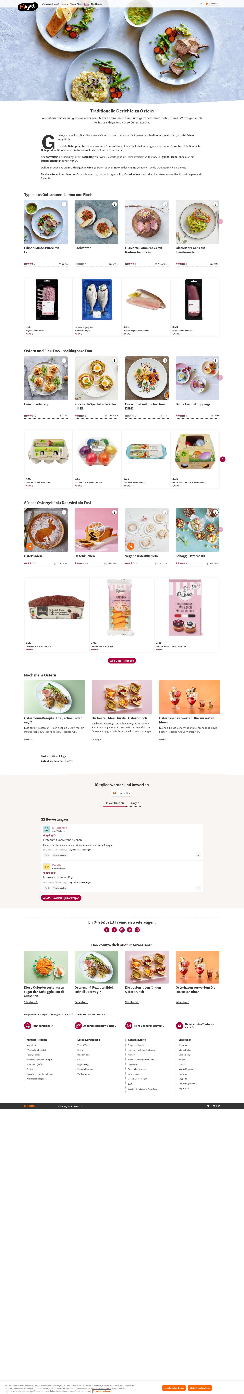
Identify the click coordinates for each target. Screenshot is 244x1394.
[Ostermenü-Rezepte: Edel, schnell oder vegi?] (54, 710)
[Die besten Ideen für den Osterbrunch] (122, 710)
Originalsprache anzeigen (80, 849)
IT (219, 1106)
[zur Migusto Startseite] (28, 4)
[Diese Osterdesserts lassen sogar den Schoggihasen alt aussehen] (46, 977)
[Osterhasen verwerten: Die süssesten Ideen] (189, 710)
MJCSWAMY (59, 828)
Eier (82, 135)
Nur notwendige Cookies (174, 1388)
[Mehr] (198, 855)
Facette (56, 865)
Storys (68, 1014)
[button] (46, 829)
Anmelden (215, 4)
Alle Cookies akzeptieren (200, 1388)
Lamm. (120, 150)
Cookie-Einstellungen (137, 1078)
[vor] (220, 221)
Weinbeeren (166, 174)
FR (214, 1106)
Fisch (107, 150)
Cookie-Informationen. (102, 1391)
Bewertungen (114, 803)
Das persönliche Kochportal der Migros (42, 1014)
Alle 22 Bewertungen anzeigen (61, 898)
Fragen (134, 803)
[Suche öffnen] (201, 4)
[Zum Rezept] (46, 233)
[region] (122, 1387)
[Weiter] (223, 459)
